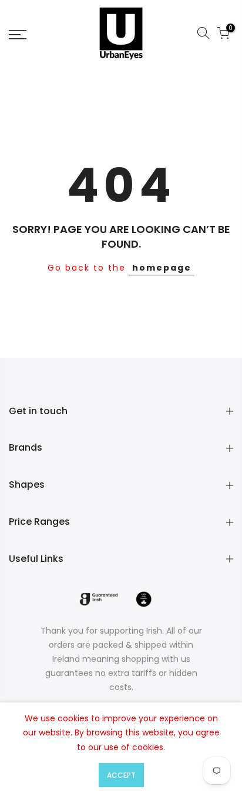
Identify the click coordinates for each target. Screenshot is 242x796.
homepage (161, 268)
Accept (121, 775)
